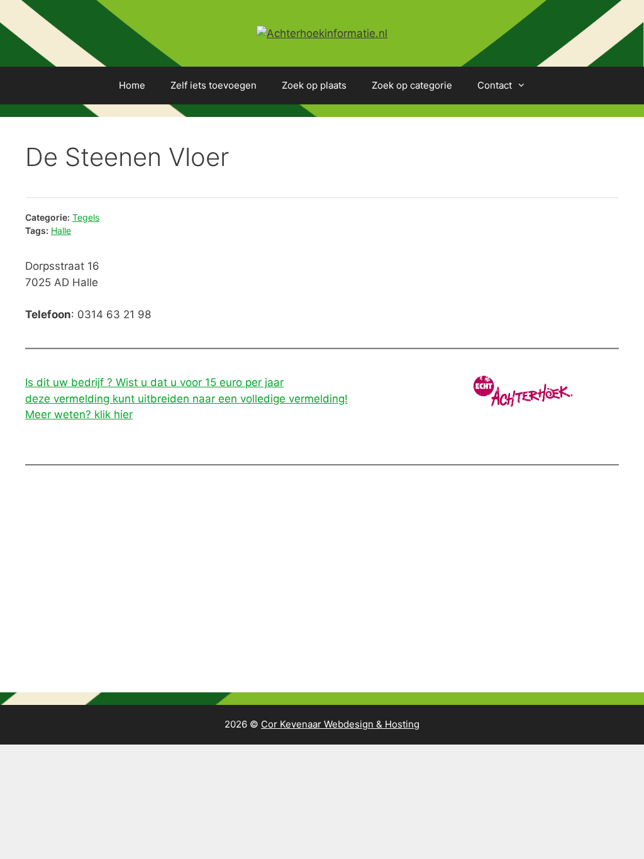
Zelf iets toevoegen (213, 85)
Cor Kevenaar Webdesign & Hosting (340, 724)
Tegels (85, 217)
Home (132, 85)
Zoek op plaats (314, 85)
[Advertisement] (322, 579)
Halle (61, 230)
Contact (494, 85)
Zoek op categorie (412, 85)
